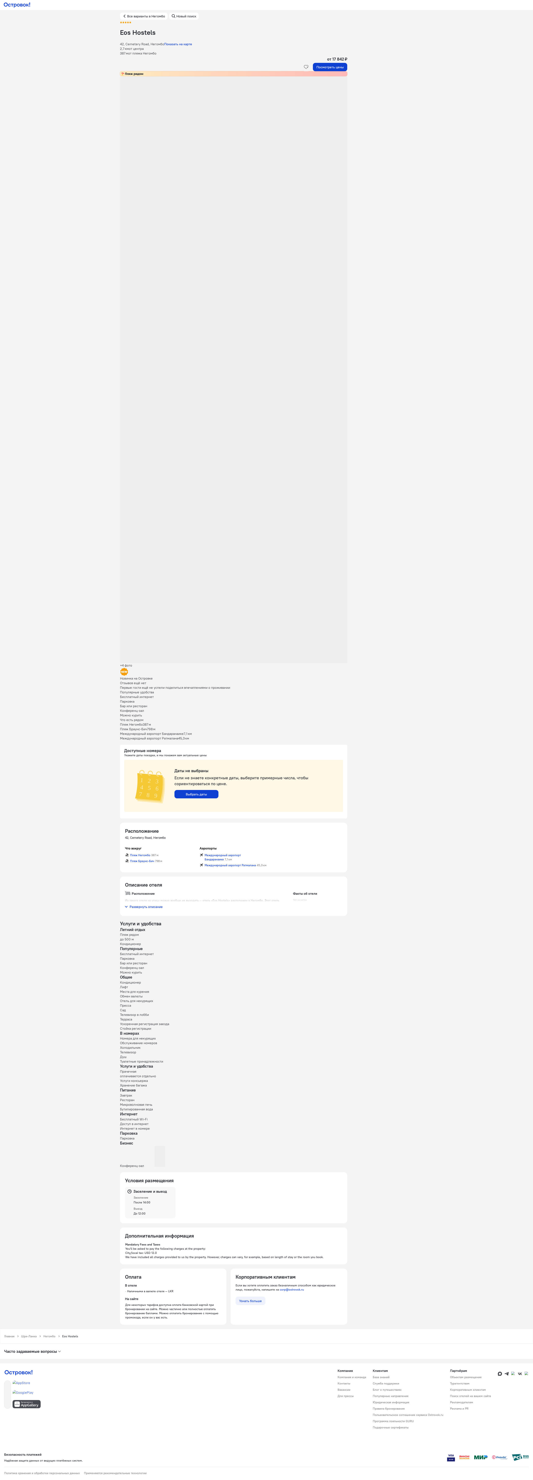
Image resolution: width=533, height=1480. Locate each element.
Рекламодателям (461, 1402)
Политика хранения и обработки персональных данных (42, 1473)
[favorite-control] (306, 67)
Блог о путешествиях (387, 1390)
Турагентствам (460, 1383)
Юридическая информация (391, 1402)
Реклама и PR (459, 1408)
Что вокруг (133, 848)
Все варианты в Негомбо (146, 16)
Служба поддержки (386, 1383)
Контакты (344, 1383)
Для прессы (346, 1396)
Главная (9, 1336)
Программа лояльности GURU (393, 1421)
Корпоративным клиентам (468, 1390)
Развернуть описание (146, 907)
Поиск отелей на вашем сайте (470, 1396)
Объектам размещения (465, 1377)
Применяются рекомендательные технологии (115, 1473)
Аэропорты (208, 848)
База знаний (381, 1377)
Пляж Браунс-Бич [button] (142, 861)
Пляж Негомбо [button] (140, 855)
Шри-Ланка (29, 1336)
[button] (233, 118)
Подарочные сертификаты (391, 1427)
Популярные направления (390, 1396)
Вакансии (344, 1390)
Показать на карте (178, 44)
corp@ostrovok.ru (292, 1289)
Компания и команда (352, 1377)
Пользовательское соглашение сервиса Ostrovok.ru (408, 1415)
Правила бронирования (389, 1408)
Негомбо (49, 1336)
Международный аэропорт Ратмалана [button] (230, 865)
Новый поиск (186, 16)
